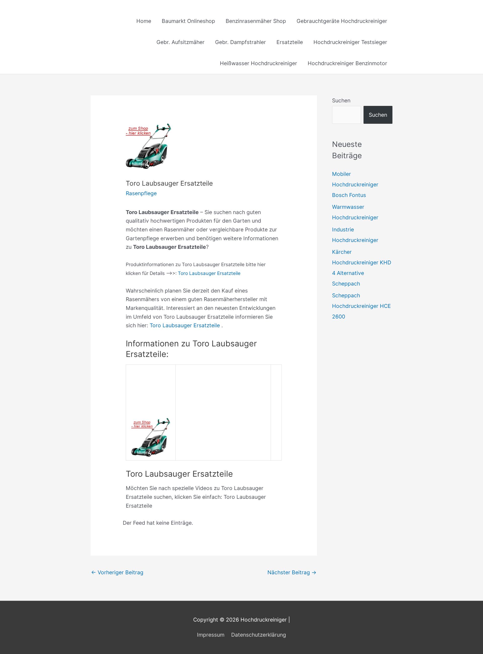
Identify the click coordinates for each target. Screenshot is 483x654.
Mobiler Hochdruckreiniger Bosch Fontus (355, 184)
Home (143, 21)
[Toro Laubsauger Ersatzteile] (150, 437)
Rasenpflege (141, 193)
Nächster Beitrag (291, 572)
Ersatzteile (289, 42)
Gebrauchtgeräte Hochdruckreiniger (342, 21)
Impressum (210, 635)
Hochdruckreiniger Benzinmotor (347, 63)
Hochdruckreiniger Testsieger (350, 42)
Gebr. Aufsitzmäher (180, 42)
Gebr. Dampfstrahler (240, 42)
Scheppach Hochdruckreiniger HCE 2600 (361, 306)
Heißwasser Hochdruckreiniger (258, 63)
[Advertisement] (223, 403)
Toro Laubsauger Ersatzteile (209, 273)
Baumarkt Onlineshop (188, 21)
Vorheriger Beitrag (117, 572)
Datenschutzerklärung (258, 635)
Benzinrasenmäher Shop (256, 21)
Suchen (341, 100)
